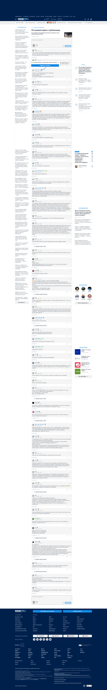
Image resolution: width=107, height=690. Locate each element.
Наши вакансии (18, 624)
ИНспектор (37, 541)
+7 (67, 256)
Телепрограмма (48, 16)
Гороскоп (59, 16)
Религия (65, 628)
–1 (70, 185)
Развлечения (66, 626)
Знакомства (32, 16)
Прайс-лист (17, 618)
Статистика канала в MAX (21, 630)
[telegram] (34, 639)
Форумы (42, 16)
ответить (35, 57)
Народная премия (81, 628)
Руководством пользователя (59, 673)
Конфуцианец (37, 111)
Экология (79, 622)
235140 (36, 329)
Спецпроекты (80, 626)
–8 (70, 489)
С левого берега (37, 338)
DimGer (36, 142)
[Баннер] (51, 23)
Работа (64, 624)
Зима (50, 617)
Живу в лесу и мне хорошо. (39, 424)
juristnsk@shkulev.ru (43, 678)
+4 (67, 185)
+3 (67, 108)
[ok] (40, 639)
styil (35, 69)
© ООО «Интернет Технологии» (21, 685)
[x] (47, 639)
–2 (70, 96)
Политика (65, 620)
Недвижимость (18, 16)
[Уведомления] (88, 19)
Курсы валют (66, 16)
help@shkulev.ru (23, 679)
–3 (70, 418)
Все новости (22, 27)
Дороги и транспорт (37, 624)
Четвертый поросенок (39, 317)
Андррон (36, 402)
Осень (64, 618)
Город (34, 622)
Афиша (54, 16)
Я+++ (35, 354)
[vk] (37, 639)
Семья (64, 630)
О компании (17, 620)
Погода (38, 16)
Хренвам (36, 482)
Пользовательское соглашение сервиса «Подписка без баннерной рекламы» (67, 683)
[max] (44, 639)
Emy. (35, 258)
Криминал (51, 618)
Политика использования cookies (60, 679)
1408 (35, 89)
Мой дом (51, 624)
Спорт (78, 617)
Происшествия (66, 622)
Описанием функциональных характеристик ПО (62, 674)
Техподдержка (18, 626)
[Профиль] (91, 19)
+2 (67, 160)
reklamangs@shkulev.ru (58, 669)
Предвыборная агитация (20, 628)
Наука (50, 626)
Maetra (36, 162)
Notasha (36, 509)
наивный (36, 362)
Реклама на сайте (19, 617)
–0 (70, 57)
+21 (67, 569)
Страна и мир (80, 620)
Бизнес (34, 618)
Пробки (53, 19)
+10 (67, 291)
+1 (67, 96)
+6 (67, 198)
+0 (67, 57)
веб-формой (35, 679)
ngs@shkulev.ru (28, 677)
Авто (34, 617)
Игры (71, 16)
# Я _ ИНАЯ (36, 411)
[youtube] (50, 639)
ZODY (74, 16)
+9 (67, 236)
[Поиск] (85, 19)
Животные (35, 628)
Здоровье (35, 630)
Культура (51, 620)
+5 (67, 149)
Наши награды (18, 622)
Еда (34, 626)
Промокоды (26, 16)
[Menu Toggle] (15, 19)
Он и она (65, 617)
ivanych (36, 270)
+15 (67, 593)
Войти (37, 602)
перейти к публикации (38, 27)
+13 (67, 469)
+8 (67, 213)
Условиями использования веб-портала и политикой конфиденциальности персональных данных (71, 675)
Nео (35, 178)
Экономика (79, 624)
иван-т (36, 81)
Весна (34, 620)
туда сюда (36, 134)
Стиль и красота (80, 618)
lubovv (36, 518)
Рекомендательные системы (59, 681)
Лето (50, 622)
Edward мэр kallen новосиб (39, 170)
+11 (67, 418)
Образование (52, 630)
